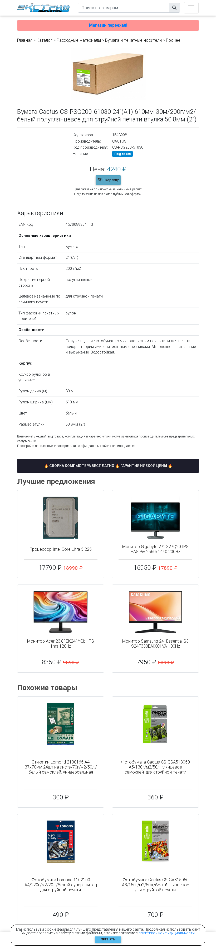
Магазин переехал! (108, 25)
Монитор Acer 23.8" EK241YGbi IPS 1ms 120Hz (60, 644)
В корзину (110, 180)
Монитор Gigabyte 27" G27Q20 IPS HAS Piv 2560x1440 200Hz (155, 549)
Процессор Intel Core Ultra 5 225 (61, 549)
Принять (108, 939)
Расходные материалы (79, 40)
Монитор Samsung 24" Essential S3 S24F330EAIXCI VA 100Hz (155, 644)
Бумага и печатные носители (133, 40)
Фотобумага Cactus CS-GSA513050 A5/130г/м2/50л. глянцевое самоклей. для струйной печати (155, 767)
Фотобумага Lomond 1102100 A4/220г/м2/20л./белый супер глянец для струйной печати (60, 884)
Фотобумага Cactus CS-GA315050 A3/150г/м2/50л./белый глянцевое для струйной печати (155, 884)
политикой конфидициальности (167, 933)
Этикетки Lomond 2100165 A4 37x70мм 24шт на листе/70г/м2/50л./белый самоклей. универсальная (61, 767)
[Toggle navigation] (191, 7)
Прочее (173, 40)
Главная (24, 40)
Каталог (44, 40)
